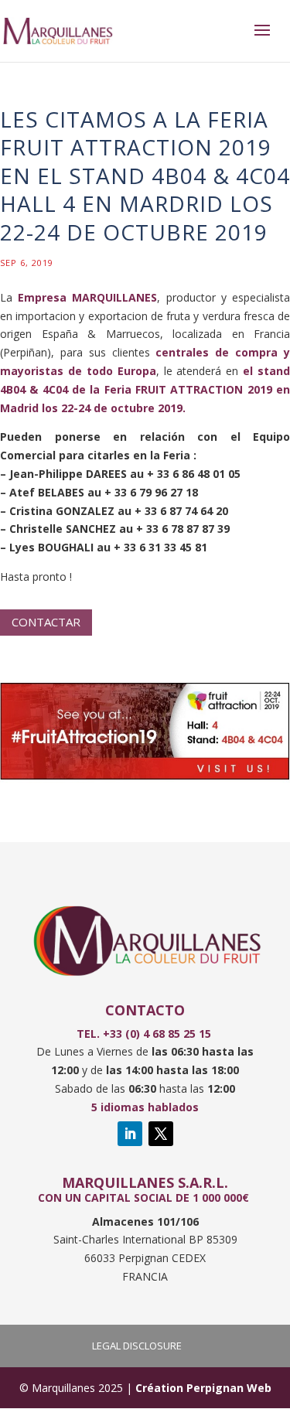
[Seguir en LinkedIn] (130, 1133)
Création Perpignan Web (203, 1387)
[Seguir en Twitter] (160, 1133)
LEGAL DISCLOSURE (137, 1346)
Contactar (46, 621)
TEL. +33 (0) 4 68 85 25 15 (145, 1033)
